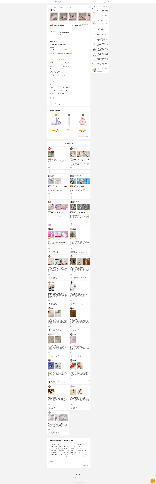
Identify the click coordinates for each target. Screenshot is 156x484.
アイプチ (58, 450)
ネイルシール (56, 452)
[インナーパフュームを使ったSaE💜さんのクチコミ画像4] (82, 17)
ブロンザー (52, 446)
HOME (78, 474)
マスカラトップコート (54, 448)
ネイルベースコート (70, 452)
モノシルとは (81, 477)
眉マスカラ (78, 450)
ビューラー (57, 456)
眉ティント (73, 450)
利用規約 (73, 479)
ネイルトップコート (63, 452)
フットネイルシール (78, 452)
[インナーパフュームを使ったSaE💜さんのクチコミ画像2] (63, 17)
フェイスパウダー (72, 444)
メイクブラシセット (73, 456)
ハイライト (78, 444)
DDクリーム (66, 446)
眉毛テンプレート (83, 450)
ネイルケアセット (61, 454)
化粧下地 (51, 444)
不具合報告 (87, 479)
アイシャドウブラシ (81, 456)
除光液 (56, 454)
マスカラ (75, 446)
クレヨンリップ (77, 454)
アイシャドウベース (72, 448)
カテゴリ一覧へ (85, 465)
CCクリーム (61, 446)
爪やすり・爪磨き (68, 454)
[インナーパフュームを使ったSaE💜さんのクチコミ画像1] (54, 17)
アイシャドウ (66, 448)
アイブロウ (79, 448)
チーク (61, 444)
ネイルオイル (52, 454)
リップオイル (83, 454)
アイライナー (60, 448)
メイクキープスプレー (66, 456)
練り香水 (51, 461)
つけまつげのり (68, 450)
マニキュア (52, 452)
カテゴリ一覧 (75, 477)
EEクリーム (71, 446)
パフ (60, 456)
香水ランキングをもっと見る (83, 136)
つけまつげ (62, 450)
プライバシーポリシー (80, 479)
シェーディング (83, 444)
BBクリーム (56, 446)
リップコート (52, 456)
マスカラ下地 (79, 446)
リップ (73, 454)
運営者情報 (69, 479)
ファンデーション (56, 444)
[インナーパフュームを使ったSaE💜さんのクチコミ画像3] (73, 17)
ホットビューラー (53, 450)
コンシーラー (65, 444)
